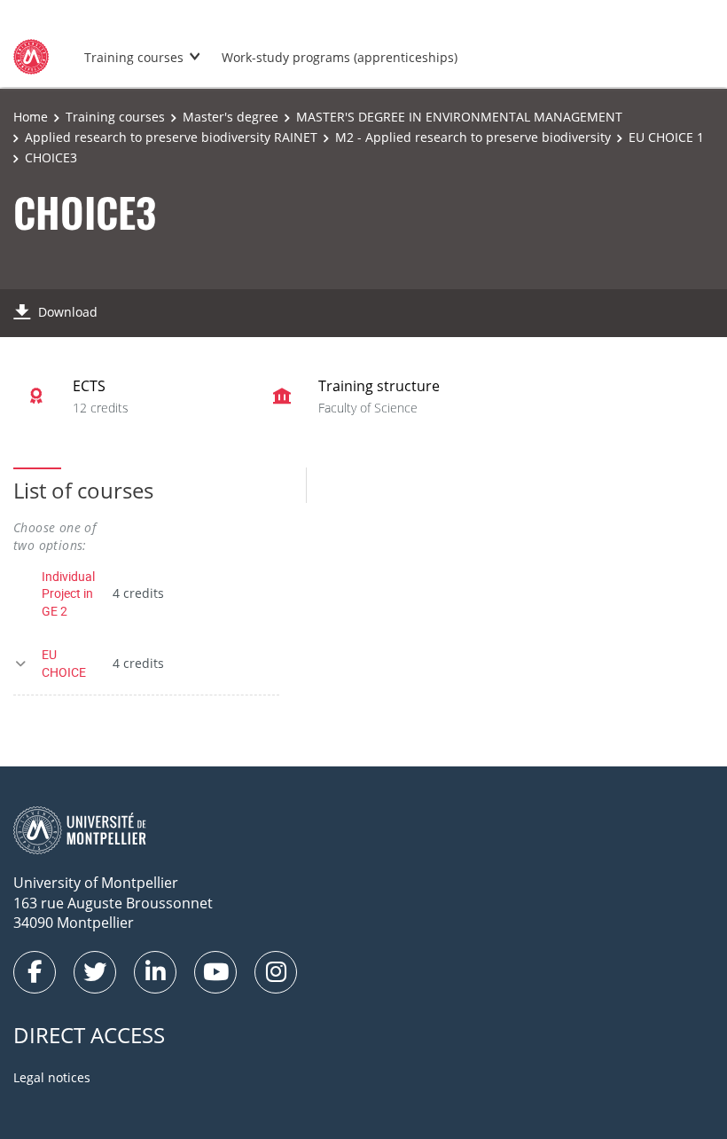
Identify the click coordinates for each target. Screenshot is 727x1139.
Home (30, 116)
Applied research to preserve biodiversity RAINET (171, 137)
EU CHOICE (64, 663)
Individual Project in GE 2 (68, 593)
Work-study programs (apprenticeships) (339, 57)
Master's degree (230, 116)
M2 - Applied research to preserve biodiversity (473, 137)
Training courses (134, 57)
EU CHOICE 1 (666, 137)
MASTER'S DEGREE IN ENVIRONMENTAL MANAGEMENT (459, 116)
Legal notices (51, 1077)
